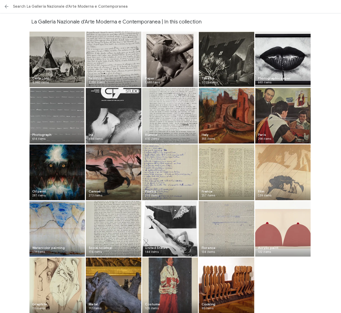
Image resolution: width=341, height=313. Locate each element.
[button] (6, 6)
